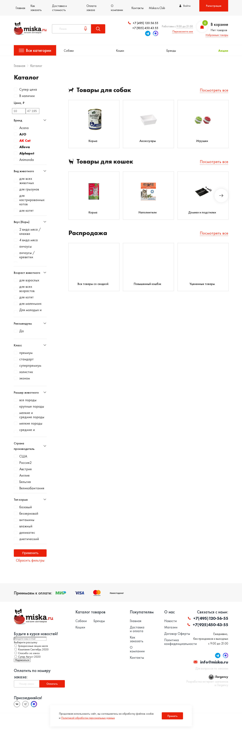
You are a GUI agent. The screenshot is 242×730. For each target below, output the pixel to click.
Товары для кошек (105, 161)
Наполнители (148, 212)
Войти (186, 6)
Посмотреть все (214, 90)
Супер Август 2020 (29, 657)
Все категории (38, 50)
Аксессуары (147, 141)
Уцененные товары (202, 284)
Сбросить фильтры (30, 560)
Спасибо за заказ (29, 653)
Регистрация (213, 6)
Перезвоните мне (182, 31)
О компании (117, 8)
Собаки (69, 50)
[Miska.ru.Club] (25, 704)
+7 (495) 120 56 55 (145, 23)
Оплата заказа (91, 8)
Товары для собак (104, 90)
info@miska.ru (214, 662)
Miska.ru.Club (157, 8)
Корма (93, 141)
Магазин (171, 627)
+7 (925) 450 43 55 (145, 28)
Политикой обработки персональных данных (88, 718)
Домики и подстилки (202, 212)
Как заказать (36, 8)
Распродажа (87, 233)
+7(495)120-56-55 (210, 618)
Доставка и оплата (137, 629)
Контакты (137, 8)
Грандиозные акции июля (33, 646)
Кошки (120, 50)
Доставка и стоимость (59, 8)
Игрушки (202, 141)
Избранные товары (217, 35)
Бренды (171, 50)
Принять (172, 716)
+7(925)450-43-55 (210, 624)
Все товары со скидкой (93, 284)
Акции (223, 50)
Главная (20, 8)
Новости (170, 621)
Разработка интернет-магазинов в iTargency (207, 683)
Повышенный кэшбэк (147, 284)
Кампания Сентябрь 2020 (33, 649)
